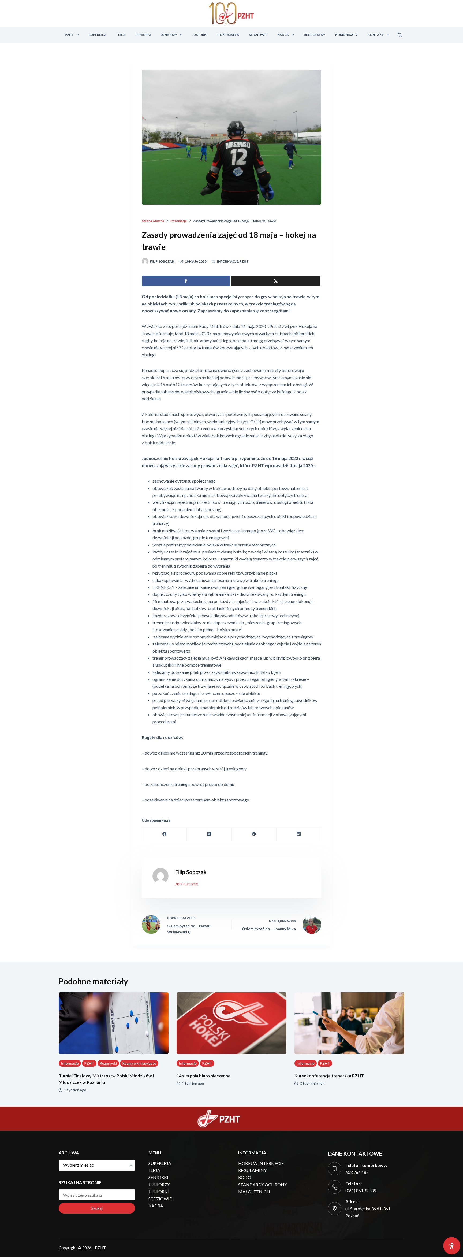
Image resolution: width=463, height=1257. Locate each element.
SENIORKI (143, 35)
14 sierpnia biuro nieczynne (203, 1075)
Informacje (227, 261)
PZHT (69, 35)
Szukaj (97, 1208)
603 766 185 (357, 1172)
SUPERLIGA (98, 35)
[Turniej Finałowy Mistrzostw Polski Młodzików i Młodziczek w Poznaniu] (114, 1023)
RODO (244, 1177)
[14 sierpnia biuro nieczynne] (231, 1023)
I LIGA (121, 35)
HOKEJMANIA (228, 35)
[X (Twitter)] (209, 834)
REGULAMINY (314, 35)
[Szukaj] (400, 35)
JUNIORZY (169, 35)
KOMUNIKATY (346, 35)
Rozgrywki (108, 1063)
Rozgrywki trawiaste (139, 1063)
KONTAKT (376, 35)
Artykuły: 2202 (186, 884)
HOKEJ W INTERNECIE (261, 1163)
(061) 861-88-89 (360, 1190)
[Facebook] (164, 834)
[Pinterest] (254, 834)
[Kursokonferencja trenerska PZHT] (349, 1023)
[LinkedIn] (299, 834)
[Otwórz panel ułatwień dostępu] (451, 1245)
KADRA (283, 35)
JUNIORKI (199, 35)
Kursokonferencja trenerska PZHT (329, 1075)
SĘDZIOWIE (258, 35)
